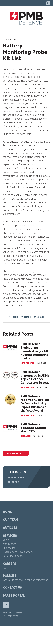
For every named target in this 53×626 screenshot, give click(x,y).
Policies (9, 575)
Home (7, 511)
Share (27, 317)
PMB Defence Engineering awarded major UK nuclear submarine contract (34, 351)
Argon (17, 616)
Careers (9, 563)
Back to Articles (16, 453)
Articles (10, 527)
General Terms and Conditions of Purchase (25, 580)
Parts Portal (14, 595)
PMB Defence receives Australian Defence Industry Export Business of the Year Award (35, 403)
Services (10, 535)
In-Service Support (13, 556)
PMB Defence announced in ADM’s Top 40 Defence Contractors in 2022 (35, 377)
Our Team (10, 519)
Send (15, 317)
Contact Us (12, 587)
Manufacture (9, 544)
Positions (8, 568)
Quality (6, 540)
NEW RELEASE (27, 363)
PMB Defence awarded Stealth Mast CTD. (33, 428)
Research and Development (18, 552)
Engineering (9, 548)
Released (26, 436)
